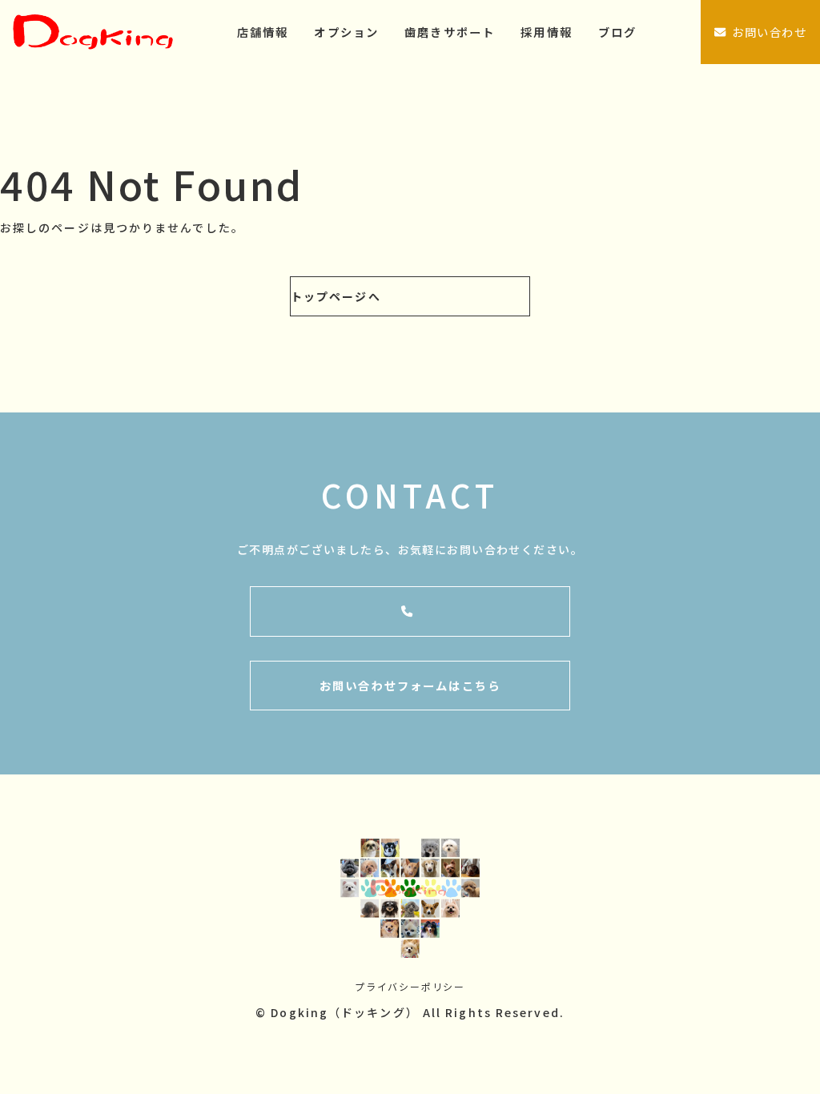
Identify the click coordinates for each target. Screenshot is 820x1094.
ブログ (617, 31)
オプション (346, 31)
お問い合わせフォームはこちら (410, 685)
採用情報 (547, 31)
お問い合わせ (769, 31)
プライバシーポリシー (410, 986)
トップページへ (336, 296)
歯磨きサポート (449, 31)
